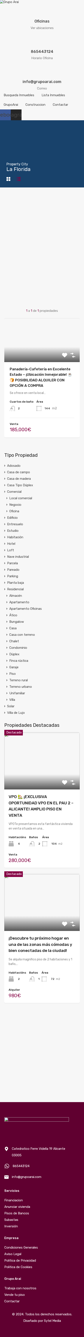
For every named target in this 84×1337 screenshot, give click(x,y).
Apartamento (19, 602)
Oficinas (42, 21)
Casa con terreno (22, 635)
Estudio (13, 531)
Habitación (15, 537)
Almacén (15, 596)
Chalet (14, 641)
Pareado (13, 570)
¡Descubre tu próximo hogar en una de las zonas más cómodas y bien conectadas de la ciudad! (40, 944)
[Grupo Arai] (9, 2)
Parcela (12, 563)
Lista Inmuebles (53, 95)
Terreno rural (18, 680)
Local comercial (20, 498)
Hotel (11, 544)
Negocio (15, 505)
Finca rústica (18, 661)
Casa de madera (19, 479)
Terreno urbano (20, 687)
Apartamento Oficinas (25, 609)
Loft (10, 550)
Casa (13, 628)
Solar (10, 706)
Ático (13, 615)
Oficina (14, 511)
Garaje (14, 667)
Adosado (13, 466)
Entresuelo (15, 524)
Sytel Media (52, 1321)
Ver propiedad (42, 778)
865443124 (42, 51)
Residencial (15, 589)
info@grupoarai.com (42, 81)
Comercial (14, 492)
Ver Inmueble (42, 353)
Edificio (12, 518)
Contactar (60, 105)
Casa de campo (18, 472)
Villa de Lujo (16, 713)
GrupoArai (11, 105)
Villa (12, 700)
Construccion (35, 105)
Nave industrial (18, 557)
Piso (12, 674)
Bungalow (16, 622)
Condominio (18, 648)
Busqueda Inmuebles (19, 95)
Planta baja (15, 583)
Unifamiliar (17, 693)
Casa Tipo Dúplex (20, 485)
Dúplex (14, 654)
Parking (12, 576)
